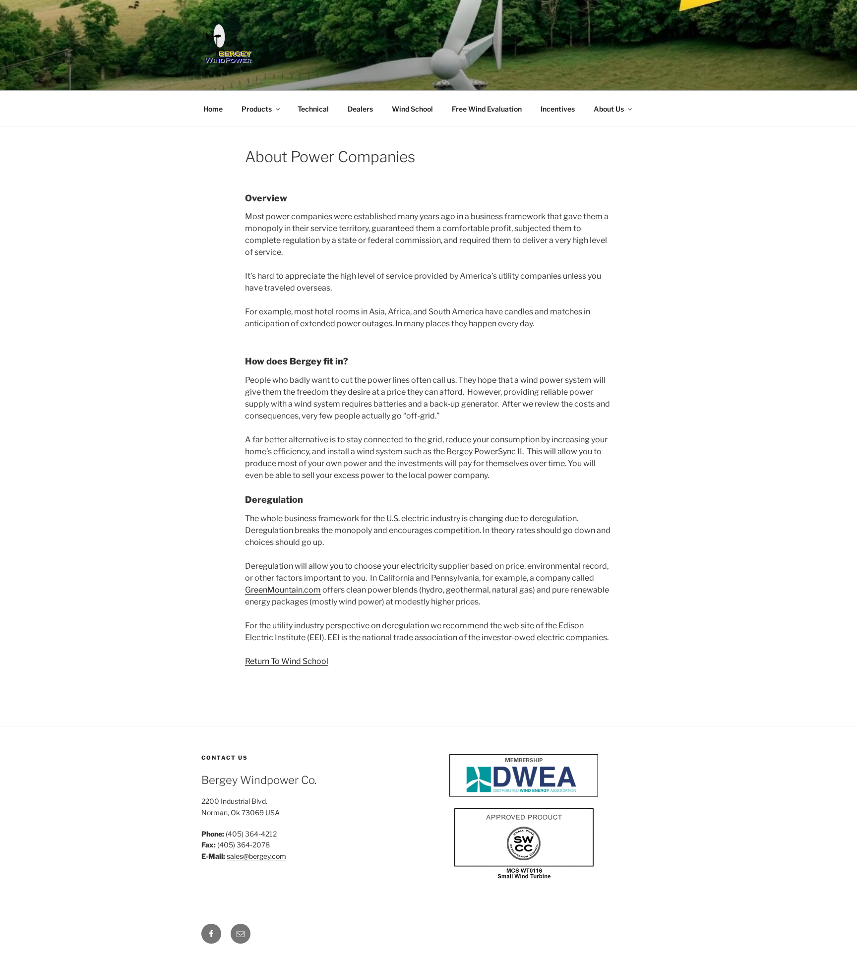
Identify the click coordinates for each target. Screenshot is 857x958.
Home (213, 109)
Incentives (558, 109)
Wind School (412, 109)
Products (257, 109)
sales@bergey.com (256, 856)
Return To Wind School (286, 661)
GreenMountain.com (283, 590)
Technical (313, 109)
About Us (609, 109)
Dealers (360, 109)
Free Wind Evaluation (487, 109)
